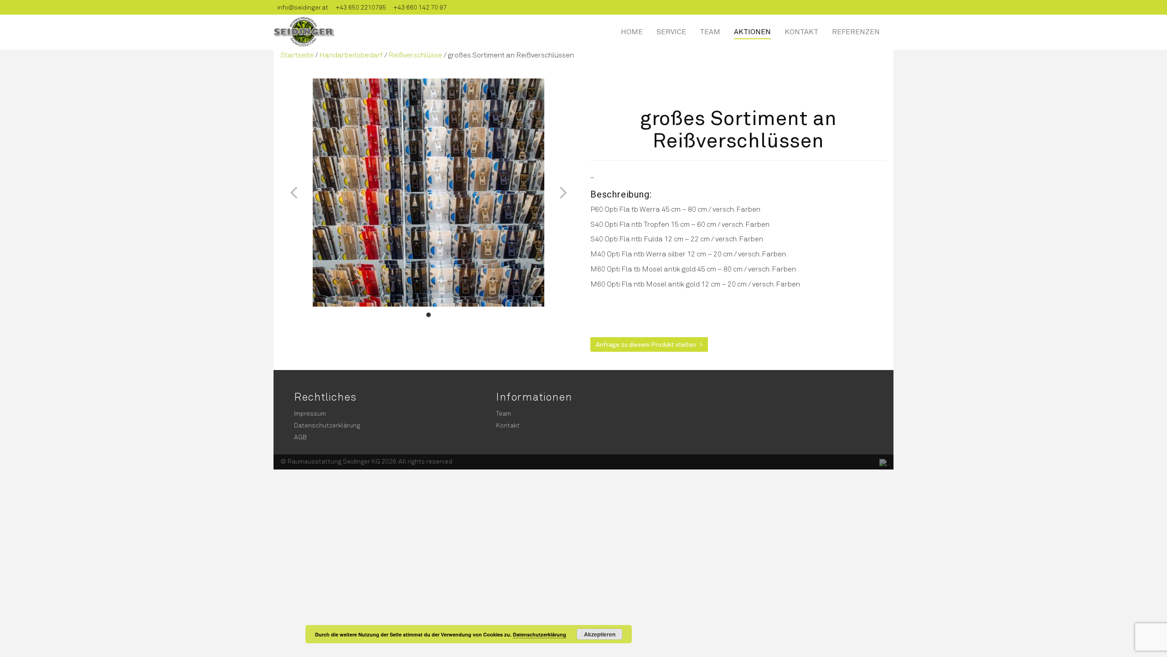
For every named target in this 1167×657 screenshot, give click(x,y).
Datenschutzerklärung (327, 425)
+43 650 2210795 (361, 7)
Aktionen (752, 31)
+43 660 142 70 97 (420, 7)
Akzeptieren (599, 634)
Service (671, 31)
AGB (300, 437)
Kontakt (801, 31)
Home (632, 31)
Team (710, 31)
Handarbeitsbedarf (351, 54)
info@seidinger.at (302, 7)
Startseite (297, 54)
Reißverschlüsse (415, 54)
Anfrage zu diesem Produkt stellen (648, 344)
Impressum (310, 413)
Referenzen (856, 31)
